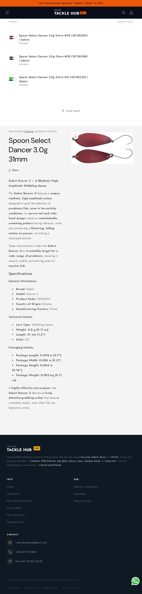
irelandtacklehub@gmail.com (31, 542)
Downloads (80, 493)
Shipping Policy (15, 522)
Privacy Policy (14, 508)
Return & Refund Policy (19, 501)
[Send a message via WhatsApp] (135, 581)
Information (13, 493)
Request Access (82, 501)
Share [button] (15, 170)
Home (10, 486)
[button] (7, 12)
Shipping (29, 131)
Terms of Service (16, 515)
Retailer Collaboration (86, 486)
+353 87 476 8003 (26, 552)
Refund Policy (31, 587)
